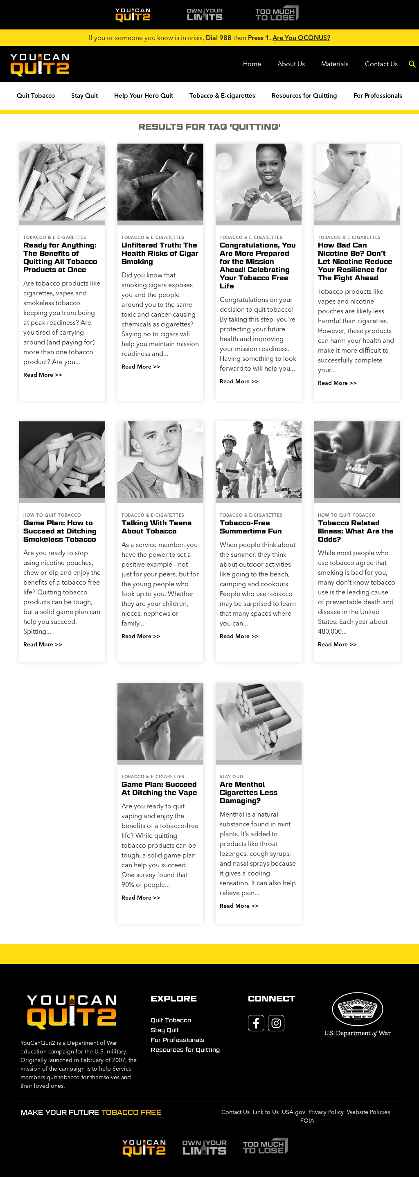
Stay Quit (84, 95)
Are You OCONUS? (301, 38)
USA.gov (293, 1112)
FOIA (307, 1120)
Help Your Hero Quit (143, 95)
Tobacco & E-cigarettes (222, 95)
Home (252, 64)
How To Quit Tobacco (52, 515)
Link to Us (266, 1112)
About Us (291, 64)
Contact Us (381, 64)
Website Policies (368, 1112)
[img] (132, 15)
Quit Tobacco (36, 95)
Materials (335, 64)
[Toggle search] (412, 64)
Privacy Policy (326, 1112)
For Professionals (378, 95)
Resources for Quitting (304, 95)
